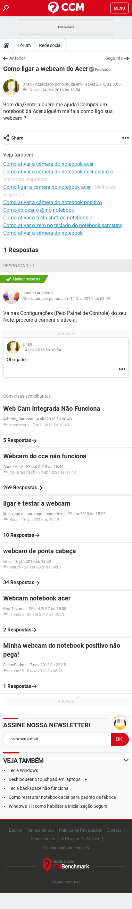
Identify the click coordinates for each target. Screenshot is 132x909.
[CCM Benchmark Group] (66, 865)
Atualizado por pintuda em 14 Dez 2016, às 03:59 (66, 298)
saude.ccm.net (66, 882)
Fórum (24, 45)
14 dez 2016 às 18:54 (61, 90)
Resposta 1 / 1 (19, 265)
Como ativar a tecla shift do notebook (45, 218)
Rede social (50, 45)
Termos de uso (40, 830)
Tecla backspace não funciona (39, 788)
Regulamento (43, 838)
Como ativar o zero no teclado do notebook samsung (63, 225)
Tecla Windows (23, 770)
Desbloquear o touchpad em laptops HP (48, 779)
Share (17, 138)
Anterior (17, 58)
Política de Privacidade (80, 830)
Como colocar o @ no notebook (38, 210)
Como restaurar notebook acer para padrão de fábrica (62, 797)
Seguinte (114, 58)
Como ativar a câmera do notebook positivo (52, 202)
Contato (114, 830)
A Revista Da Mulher (80, 838)
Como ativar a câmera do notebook (43, 233)
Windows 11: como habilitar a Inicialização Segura (58, 806)
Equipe (15, 830)
